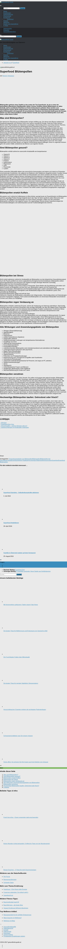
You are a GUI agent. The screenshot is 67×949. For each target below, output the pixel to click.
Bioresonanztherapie (9, 879)
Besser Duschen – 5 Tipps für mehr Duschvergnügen (19, 870)
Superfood (10, 19)
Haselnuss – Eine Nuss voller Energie (15, 889)
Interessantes (7, 28)
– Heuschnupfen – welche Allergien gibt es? (13, 426)
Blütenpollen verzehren (10, 784)
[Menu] (0, 5)
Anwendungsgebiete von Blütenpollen (20, 459)
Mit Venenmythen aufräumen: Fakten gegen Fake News (20, 604)
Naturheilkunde (8, 14)
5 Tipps (5, 25)
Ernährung (6, 17)
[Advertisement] (33, 90)
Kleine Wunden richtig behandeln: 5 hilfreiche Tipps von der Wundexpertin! (26, 843)
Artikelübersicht (8, 928)
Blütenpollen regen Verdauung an (13, 781)
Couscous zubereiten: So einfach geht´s (15, 892)
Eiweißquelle (15, 460)
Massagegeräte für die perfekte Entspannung (17, 915)
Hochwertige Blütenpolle (35, 460)
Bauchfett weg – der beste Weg (13, 905)
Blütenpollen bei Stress (10, 779)
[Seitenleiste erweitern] (0, 559)
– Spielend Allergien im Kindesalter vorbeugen (14, 427)
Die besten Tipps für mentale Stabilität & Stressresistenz (20, 683)
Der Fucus (6, 876)
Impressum (6, 933)
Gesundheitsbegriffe (9, 927)
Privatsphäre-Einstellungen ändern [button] (14, 936)
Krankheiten (7, 13)
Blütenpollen (36, 459)
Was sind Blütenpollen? (10, 774)
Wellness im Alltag (9, 921)
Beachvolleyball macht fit (11, 902)
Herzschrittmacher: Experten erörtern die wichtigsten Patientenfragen (24, 709)
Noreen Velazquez (8, 76)
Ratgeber (6, 30)
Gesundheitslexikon (9, 31)
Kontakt (5, 930)
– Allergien (3, 422)
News (5, 11)
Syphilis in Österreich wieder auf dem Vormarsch (19, 553)
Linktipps (6, 787)
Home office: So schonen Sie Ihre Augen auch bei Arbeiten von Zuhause (25, 762)
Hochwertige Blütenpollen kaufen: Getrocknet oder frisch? (21, 786)
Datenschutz (7, 931)
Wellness (6, 22)
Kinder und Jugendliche (10, 24)
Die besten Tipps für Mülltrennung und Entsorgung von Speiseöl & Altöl (25, 631)
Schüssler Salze (8, 882)
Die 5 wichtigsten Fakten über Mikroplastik (16, 657)
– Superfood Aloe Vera (7, 424)
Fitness (5, 21)
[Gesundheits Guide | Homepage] (6, 2)
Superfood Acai (8, 895)
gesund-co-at (7, 62)
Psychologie (7, 16)
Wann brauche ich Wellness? (12, 918)
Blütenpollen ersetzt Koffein (12, 778)
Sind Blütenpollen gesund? (11, 776)
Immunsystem (47, 460)
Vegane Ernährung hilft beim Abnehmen (15, 908)
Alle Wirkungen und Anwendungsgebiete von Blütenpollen (21, 782)
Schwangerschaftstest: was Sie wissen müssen (18, 736)
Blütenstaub (7, 460)
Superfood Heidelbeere (11, 523)
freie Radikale (24, 460)
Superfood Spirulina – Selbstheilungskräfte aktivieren (21, 492)
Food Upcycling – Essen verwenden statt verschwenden (20, 817)
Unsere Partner (8, 934)
